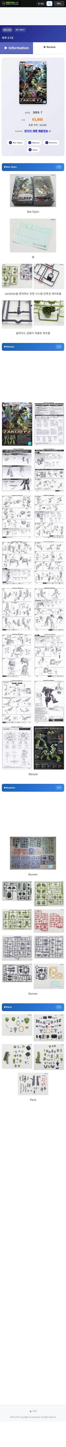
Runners (51, 142)
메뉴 (59, 3)
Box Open (16, 142)
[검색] (49, 3)
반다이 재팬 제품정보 (36, 131)
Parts (34, 149)
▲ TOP (33, 1411)
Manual (34, 142)
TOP (58, 167)
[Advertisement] (33, 16)
